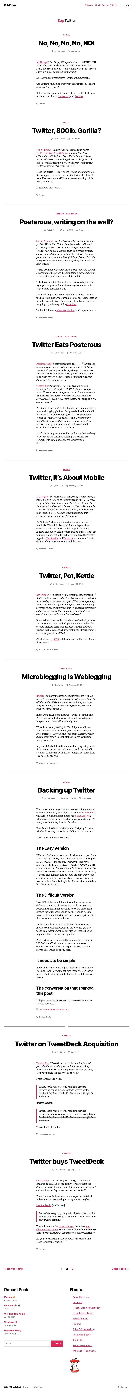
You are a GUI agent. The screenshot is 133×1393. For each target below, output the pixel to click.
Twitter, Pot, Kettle (66, 576)
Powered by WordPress (33, 1387)
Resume (77, 1324)
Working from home (14, 1314)
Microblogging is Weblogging (66, 677)
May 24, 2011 (76, 1170)
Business (59, 214)
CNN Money (42, 1180)
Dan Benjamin (43, 1205)
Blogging (42, 763)
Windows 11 (10, 1322)
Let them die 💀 (12, 1305)
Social (66, 35)
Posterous (43, 318)
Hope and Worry (12, 1330)
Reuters (40, 696)
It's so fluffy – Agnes (83, 1313)
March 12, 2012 (76, 353)
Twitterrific (42, 153)
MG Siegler (42, 496)
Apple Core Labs (81, 1297)
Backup (42, 1017)
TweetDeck (43, 1134)
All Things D (42, 62)
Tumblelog (78, 1340)
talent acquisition (65, 310)
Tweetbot (53, 153)
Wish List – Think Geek (84, 1350)
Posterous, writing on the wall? (66, 222)
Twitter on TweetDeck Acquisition (66, 1044)
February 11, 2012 (76, 486)
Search (48, 650)
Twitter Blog (42, 386)
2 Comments (84, 230)
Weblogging (72, 214)
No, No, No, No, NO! (66, 43)
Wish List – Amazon (82, 1345)
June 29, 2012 (76, 139)
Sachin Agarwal (44, 241)
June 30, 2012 (76, 51)
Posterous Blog (43, 364)
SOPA (56, 639)
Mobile (66, 469)
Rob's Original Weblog (84, 1329)
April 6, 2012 (68, 230)
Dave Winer (42, 595)
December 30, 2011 (68, 798)
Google (42, 650)
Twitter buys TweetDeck (66, 1161)
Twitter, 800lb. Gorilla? (66, 130)
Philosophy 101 (80, 1318)
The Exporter (83, 816)
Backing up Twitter (66, 790)
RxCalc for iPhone (82, 1334)
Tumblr (49, 763)
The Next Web (43, 150)
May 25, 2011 (76, 1052)
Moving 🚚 (9, 1297)
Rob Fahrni (10, 5)
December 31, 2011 (76, 685)
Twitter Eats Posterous (66, 345)
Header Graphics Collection (106, 5)
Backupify (89, 812)
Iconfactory (64, 96)
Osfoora (63, 153)
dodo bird (71, 304)
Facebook (43, 549)
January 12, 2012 (76, 584)
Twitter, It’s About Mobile (66, 477)
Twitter (42, 104)
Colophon (89, 5)
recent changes (66, 1226)
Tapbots (79, 96)
